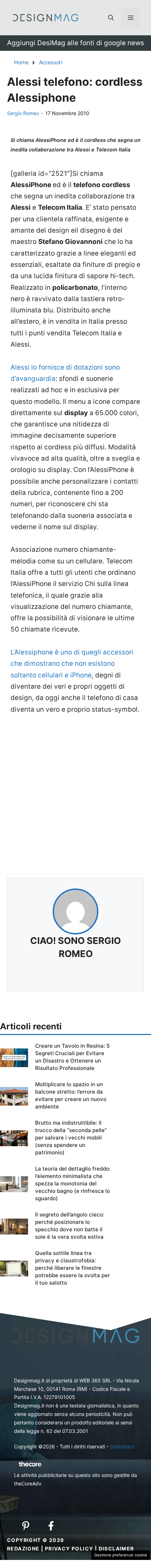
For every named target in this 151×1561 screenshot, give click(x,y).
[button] (111, 17)
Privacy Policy (69, 1548)
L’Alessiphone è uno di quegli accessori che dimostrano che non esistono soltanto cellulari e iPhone (72, 663)
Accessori (51, 62)
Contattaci (122, 1446)
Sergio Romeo (23, 113)
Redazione (23, 1548)
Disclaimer (116, 1548)
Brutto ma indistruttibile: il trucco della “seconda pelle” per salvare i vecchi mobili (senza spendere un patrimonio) (71, 1137)
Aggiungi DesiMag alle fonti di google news (75, 43)
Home (21, 62)
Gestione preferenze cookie (120, 1555)
